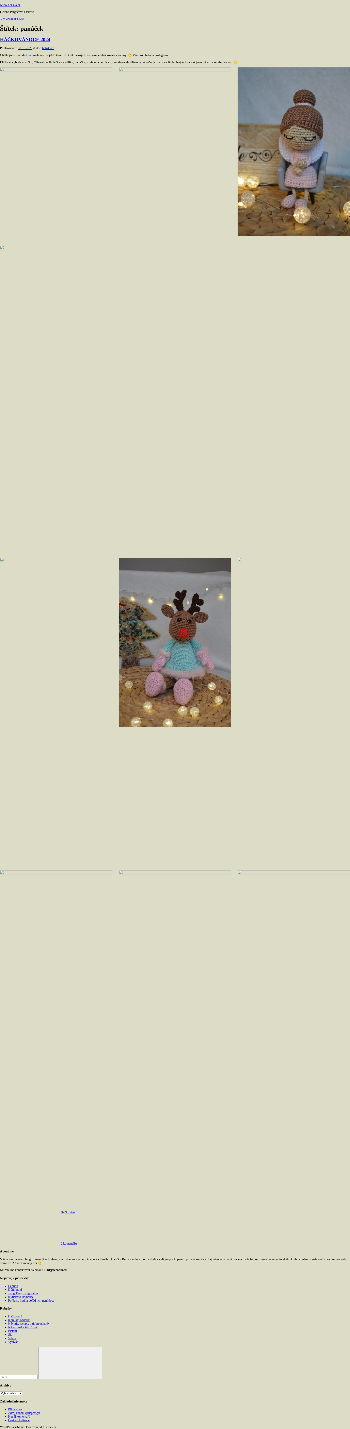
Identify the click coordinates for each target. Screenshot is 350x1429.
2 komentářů (69, 1243)
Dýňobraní (15, 1289)
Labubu (13, 1286)
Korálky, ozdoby (19, 1320)
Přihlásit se (15, 1409)
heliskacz (48, 48)
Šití (10, 1334)
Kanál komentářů (19, 1416)
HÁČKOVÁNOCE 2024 (25, 39)
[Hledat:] (19, 1377)
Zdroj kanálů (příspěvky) (24, 1413)
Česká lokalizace (19, 1420)
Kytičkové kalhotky (20, 1297)
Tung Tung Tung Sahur (23, 1293)
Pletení (12, 1331)
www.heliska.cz (10, 5)
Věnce (12, 1338)
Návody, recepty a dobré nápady (29, 1323)
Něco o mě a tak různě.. (23, 1327)
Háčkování (68, 1212)
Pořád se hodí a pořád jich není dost (31, 1300)
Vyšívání (13, 1342)
